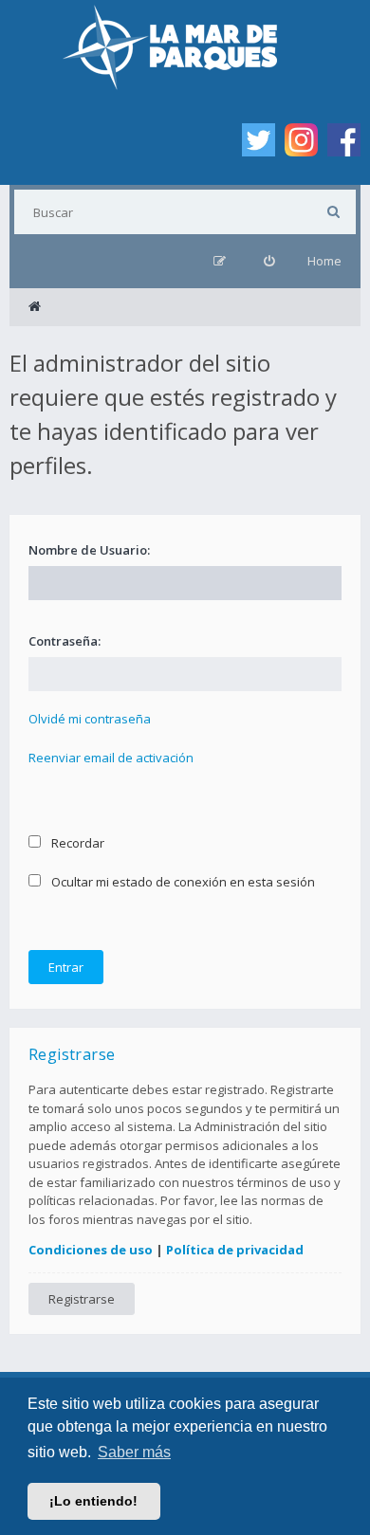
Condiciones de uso (90, 1249)
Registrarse (81, 1298)
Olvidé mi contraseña (89, 718)
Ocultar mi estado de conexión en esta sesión (181, 881)
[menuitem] (269, 261)
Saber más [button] (134, 1452)
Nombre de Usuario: (89, 549)
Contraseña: (64, 640)
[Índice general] (34, 307)
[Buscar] (333, 212)
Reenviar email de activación (111, 757)
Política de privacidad (235, 1249)
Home (324, 260)
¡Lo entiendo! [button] (93, 1500)
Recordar (76, 842)
